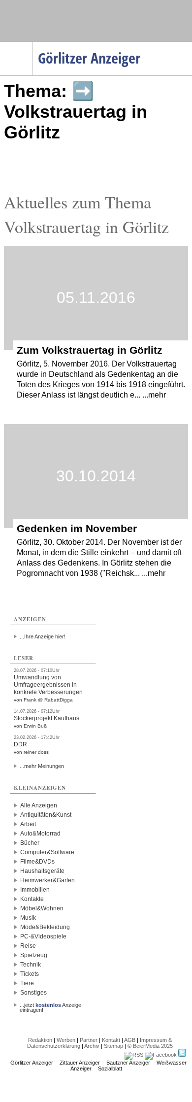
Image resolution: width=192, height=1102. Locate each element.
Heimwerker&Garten (47, 880)
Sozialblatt (110, 1068)
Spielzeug (33, 955)
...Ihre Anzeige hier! (42, 636)
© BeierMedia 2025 (150, 1046)
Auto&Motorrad (40, 833)
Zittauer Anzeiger (80, 1063)
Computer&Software (47, 852)
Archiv (91, 1046)
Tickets (29, 973)
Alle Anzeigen (38, 805)
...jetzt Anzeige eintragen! (50, 1004)
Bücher (29, 842)
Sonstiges (33, 992)
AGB (129, 1040)
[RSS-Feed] (134, 1055)
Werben (66, 1040)
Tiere (27, 983)
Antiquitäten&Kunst (45, 814)
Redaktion (40, 1040)
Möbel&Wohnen (42, 908)
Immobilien (35, 889)
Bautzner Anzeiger (128, 1063)
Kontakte (32, 899)
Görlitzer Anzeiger (31, 1063)
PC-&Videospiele (43, 936)
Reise (28, 945)
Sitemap (113, 1046)
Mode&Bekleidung (45, 927)
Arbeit (28, 824)
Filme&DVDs (37, 861)
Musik (28, 917)
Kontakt (111, 1040)
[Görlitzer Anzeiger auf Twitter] (182, 1055)
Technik (30, 964)
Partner (88, 1040)
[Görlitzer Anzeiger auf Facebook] (161, 1055)
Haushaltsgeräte (42, 870)
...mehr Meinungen (42, 766)
